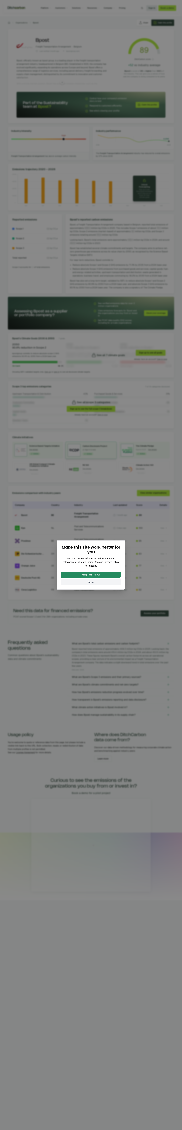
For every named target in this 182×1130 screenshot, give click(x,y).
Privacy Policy (111, 562)
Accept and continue (91, 575)
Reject (91, 582)
